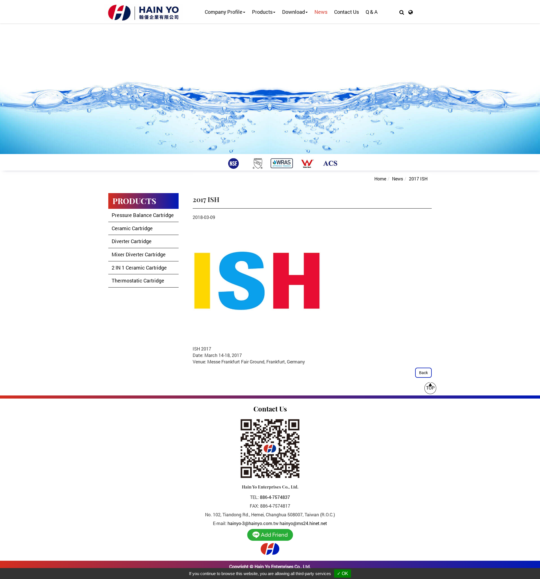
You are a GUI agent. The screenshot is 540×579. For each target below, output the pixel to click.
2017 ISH (418, 179)
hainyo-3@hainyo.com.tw (253, 523)
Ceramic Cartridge (132, 228)
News (320, 11)
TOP (430, 388)
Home (380, 179)
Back (423, 372)
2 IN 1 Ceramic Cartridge (139, 267)
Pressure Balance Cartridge (143, 215)
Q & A (372, 11)
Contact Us (346, 11)
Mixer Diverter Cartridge (139, 254)
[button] (401, 12)
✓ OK (342, 573)
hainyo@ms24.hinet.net (303, 523)
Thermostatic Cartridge (138, 280)
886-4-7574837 (275, 497)
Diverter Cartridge (132, 241)
